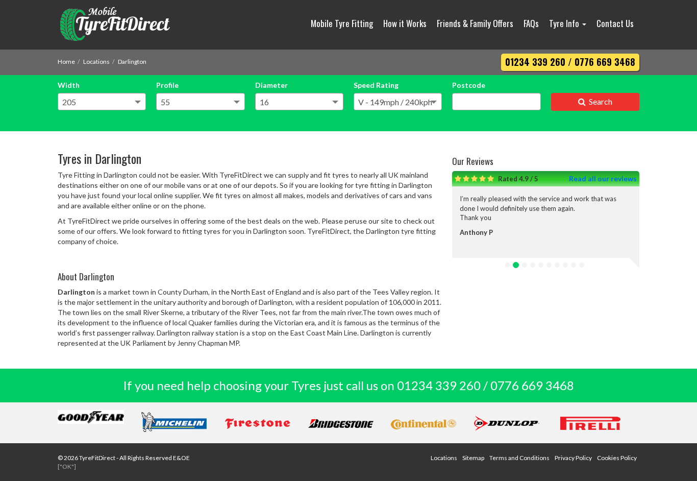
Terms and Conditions (519, 458)
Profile (167, 85)
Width (69, 85)
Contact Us (615, 23)
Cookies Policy (617, 458)
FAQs (531, 23)
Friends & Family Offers (475, 23)
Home (66, 61)
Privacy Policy (573, 458)
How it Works (405, 23)
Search (599, 101)
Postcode (468, 85)
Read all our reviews (603, 178)
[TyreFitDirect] (126, 24)
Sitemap (473, 458)
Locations (96, 61)
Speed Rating (376, 85)
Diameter (271, 85)
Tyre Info (565, 23)
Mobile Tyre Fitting (342, 23)
